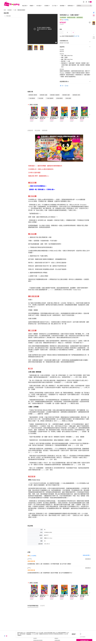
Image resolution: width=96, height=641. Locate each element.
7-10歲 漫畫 (40, 98)
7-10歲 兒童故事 (49, 98)
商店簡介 (35, 638)
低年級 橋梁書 (59, 98)
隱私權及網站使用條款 (37, 640)
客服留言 (56, 638)
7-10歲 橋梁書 (32, 98)
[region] (43, 29)
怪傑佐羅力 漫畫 (43, 94)
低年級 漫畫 (68, 98)
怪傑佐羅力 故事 (76, 94)
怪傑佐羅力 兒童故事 (54, 94)
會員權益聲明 (57, 640)
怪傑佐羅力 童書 (66, 94)
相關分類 (30, 91)
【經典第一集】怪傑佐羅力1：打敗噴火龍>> (41, 189)
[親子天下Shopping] (12, 4)
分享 (62, 85)
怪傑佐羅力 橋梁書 (33, 94)
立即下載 (77, 36)
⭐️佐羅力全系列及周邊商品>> (37, 186)
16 (65, 19)
